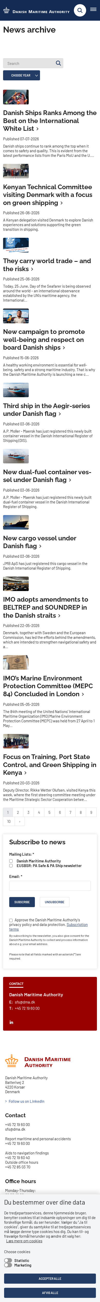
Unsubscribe (54, 902)
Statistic (21, 1260)
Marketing (22, 1265)
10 (9, 821)
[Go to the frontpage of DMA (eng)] (35, 10)
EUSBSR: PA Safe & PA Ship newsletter (49, 865)
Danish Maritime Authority (39, 861)
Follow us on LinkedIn (26, 1101)
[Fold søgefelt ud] (80, 10)
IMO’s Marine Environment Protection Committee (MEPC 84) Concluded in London (48, 686)
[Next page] (20, 821)
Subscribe (22, 902)
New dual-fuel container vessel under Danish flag (47, 476)
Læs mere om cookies (24, 1240)
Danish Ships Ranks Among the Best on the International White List (50, 120)
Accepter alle (50, 1278)
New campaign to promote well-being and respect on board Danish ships (44, 339)
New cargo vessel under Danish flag (39, 542)
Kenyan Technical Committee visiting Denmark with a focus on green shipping (47, 194)
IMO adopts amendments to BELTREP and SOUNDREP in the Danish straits (45, 607)
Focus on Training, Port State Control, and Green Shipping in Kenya (49, 764)
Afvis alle (50, 1293)
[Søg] (58, 63)
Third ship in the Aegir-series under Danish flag (46, 410)
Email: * (15, 876)
